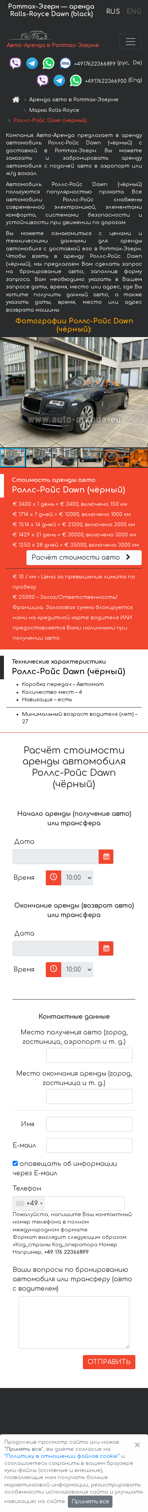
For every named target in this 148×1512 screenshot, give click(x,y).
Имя (27, 1124)
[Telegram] (31, 63)
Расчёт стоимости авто (77, 557)
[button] (141, 392)
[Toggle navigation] (131, 41)
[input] (56, 856)
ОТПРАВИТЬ (109, 1362)
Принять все (90, 1502)
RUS (113, 11)
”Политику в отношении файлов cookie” (62, 1456)
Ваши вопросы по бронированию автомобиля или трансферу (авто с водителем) (72, 1279)
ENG (134, 11)
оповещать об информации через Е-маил (65, 1168)
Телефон (26, 1188)
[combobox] (29, 1203)
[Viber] (15, 63)
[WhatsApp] (48, 63)
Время (23, 877)
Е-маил (24, 1145)
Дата (24, 841)
